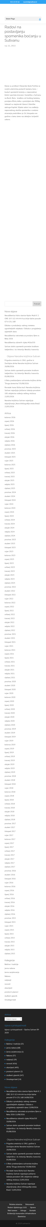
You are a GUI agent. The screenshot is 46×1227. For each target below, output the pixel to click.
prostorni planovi (11, 992)
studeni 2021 (10, 638)
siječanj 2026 (10, 445)
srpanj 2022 (9, 606)
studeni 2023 (10, 543)
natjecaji (8, 980)
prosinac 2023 (10, 539)
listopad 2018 (10, 784)
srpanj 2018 (9, 796)
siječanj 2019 (10, 772)
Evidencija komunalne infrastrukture (21, 1213)
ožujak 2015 (9, 945)
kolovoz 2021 (10, 650)
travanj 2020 (10, 713)
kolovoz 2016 (10, 886)
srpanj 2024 (9, 512)
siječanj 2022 (10, 630)
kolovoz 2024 (10, 508)
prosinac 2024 (10, 492)
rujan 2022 (9, 598)
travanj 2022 (10, 618)
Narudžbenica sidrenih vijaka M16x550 (20, 342)
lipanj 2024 (9, 516)
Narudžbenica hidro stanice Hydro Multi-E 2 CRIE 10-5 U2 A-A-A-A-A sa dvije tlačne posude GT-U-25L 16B (23, 318)
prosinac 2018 (10, 776)
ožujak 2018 (9, 811)
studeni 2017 (10, 827)
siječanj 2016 (10, 914)
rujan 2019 (9, 740)
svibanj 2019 (10, 756)
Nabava (7, 976)
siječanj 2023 (10, 583)
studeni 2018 (10, 780)
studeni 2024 (10, 496)
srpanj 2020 (9, 701)
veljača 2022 (10, 626)
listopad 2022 (10, 595)
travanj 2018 (10, 808)
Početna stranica (15, 1204)
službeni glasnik (11, 996)
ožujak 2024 (9, 528)
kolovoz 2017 (10, 839)
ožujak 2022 (9, 622)
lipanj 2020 (9, 705)
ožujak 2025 (9, 480)
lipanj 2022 (9, 610)
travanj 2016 (10, 902)
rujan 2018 (9, 788)
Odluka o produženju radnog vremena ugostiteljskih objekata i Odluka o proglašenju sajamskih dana (23, 328)
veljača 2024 (10, 532)
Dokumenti (29, 1204)
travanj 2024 (10, 524)
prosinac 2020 (10, 681)
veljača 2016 (10, 910)
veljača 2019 (10, 768)
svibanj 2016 (10, 898)
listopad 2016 (10, 878)
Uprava (33, 1207)
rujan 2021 (9, 646)
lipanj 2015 (9, 934)
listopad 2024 (10, 500)
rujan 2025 (9, 460)
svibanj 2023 (10, 567)
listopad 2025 (10, 457)
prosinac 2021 (10, 634)
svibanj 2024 (10, 520)
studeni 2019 (10, 733)
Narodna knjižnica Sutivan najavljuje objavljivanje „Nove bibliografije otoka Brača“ (21, 1187)
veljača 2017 (10, 863)
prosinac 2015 (10, 918)
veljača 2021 (10, 673)
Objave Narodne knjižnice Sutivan (23, 356)
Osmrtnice (22, 1216)
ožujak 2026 (9, 437)
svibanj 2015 (10, 938)
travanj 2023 (10, 571)
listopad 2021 (10, 642)
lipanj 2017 (9, 847)
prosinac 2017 (10, 823)
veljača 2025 (10, 484)
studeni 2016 (10, 875)
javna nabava (10, 968)
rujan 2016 (9, 882)
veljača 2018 (10, 815)
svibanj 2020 (10, 709)
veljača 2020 (10, 721)
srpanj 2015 (9, 930)
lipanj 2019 (9, 752)
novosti (7, 984)
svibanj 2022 (10, 614)
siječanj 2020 (10, 725)
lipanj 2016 (9, 894)
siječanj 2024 (10, 536)
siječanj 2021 (10, 677)
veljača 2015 (10, 949)
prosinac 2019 (10, 729)
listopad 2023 (10, 547)
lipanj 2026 (9, 425)
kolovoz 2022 (10, 602)
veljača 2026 (10, 441)
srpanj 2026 (9, 421)
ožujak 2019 (9, 764)
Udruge (23, 1210)
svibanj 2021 (10, 662)
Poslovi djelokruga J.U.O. (17, 1207)
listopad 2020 (10, 689)
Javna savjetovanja (12, 972)
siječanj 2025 (10, 488)
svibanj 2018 (10, 804)
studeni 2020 (10, 685)
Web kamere (12, 1210)
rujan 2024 (9, 504)
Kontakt (33, 1210)
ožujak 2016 (9, 906)
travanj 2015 (10, 942)
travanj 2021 (10, 666)
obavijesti (8, 988)
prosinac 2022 (10, 587)
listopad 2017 (10, 831)
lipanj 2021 (9, 658)
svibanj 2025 (10, 472)
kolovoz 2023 (10, 555)
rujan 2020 (9, 693)
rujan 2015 (9, 926)
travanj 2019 (10, 760)
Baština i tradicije (11, 964)
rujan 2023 (9, 551)
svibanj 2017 (10, 851)
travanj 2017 (10, 855)
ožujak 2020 (9, 717)
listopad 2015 (10, 922)
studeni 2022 (10, 591)
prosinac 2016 (10, 871)
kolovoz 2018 (10, 792)
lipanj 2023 (9, 563)
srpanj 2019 (9, 748)
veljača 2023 (10, 579)
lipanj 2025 (9, 468)
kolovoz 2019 (10, 744)
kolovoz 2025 (10, 464)
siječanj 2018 (10, 819)
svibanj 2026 (10, 429)
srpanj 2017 (9, 843)
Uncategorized (10, 1000)
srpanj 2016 (9, 890)
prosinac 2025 (10, 449)
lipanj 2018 (9, 800)
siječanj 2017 (10, 867)
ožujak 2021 (9, 670)
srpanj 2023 (9, 559)
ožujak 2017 (9, 859)
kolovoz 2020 (10, 697)
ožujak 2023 (9, 575)
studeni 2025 (10, 453)
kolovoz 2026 (10, 417)
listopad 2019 (10, 737)
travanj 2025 (10, 476)
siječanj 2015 (10, 953)
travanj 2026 (10, 433)
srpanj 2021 (9, 654)
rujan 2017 (9, 835)
